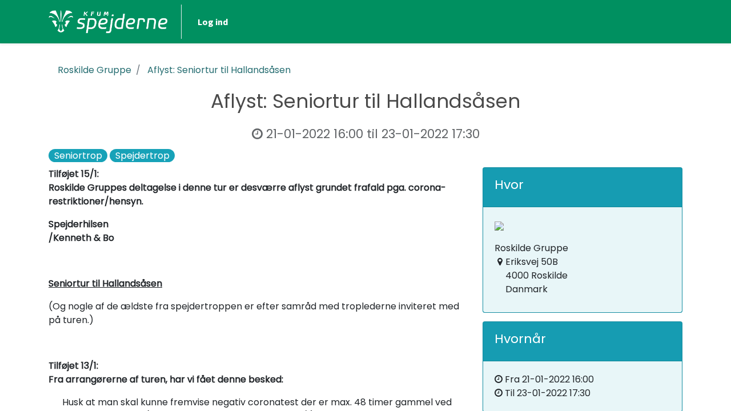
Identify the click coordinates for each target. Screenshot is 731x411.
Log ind (213, 21)
